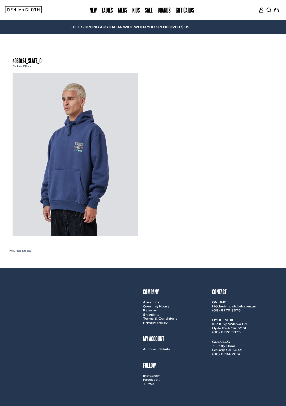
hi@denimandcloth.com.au (234, 306)
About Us (151, 302)
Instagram (151, 376)
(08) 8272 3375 (226, 310)
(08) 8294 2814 (226, 354)
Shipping (151, 314)
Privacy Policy (155, 323)
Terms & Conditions (160, 318)
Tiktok (148, 384)
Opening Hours (156, 306)
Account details (156, 349)
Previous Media (18, 250)
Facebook (151, 380)
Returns (150, 310)
